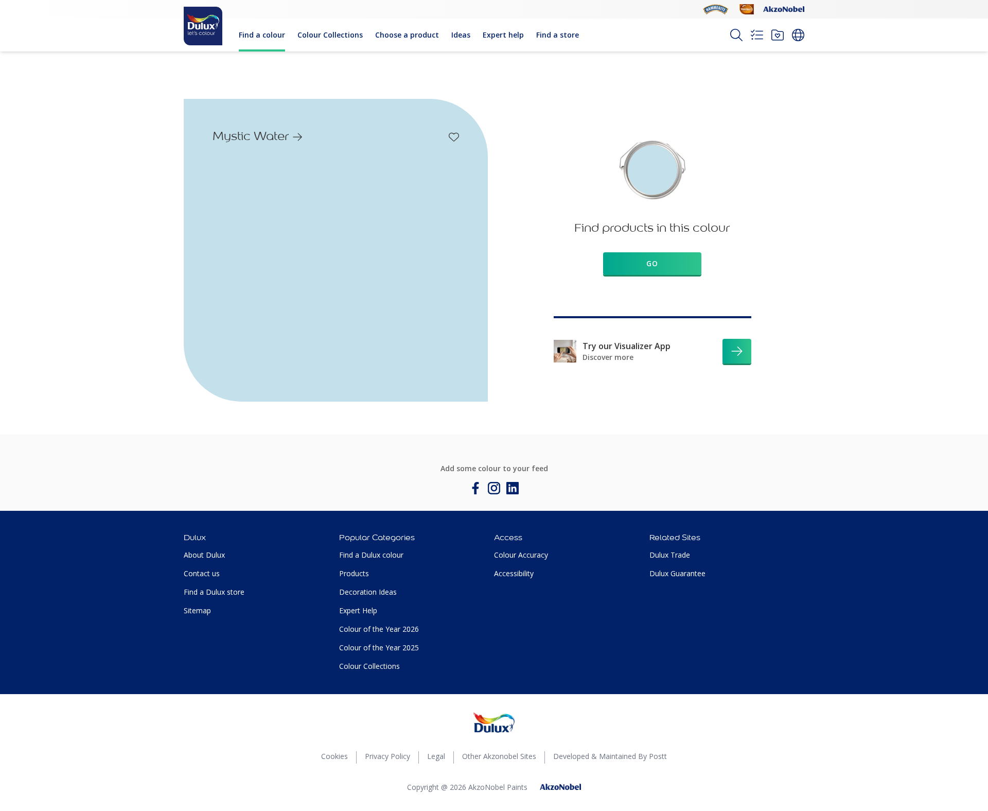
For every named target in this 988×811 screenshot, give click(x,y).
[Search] (736, 35)
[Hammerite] (715, 9)
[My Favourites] (777, 35)
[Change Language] (798, 35)
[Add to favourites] (454, 137)
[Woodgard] (746, 9)
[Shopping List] (757, 35)
